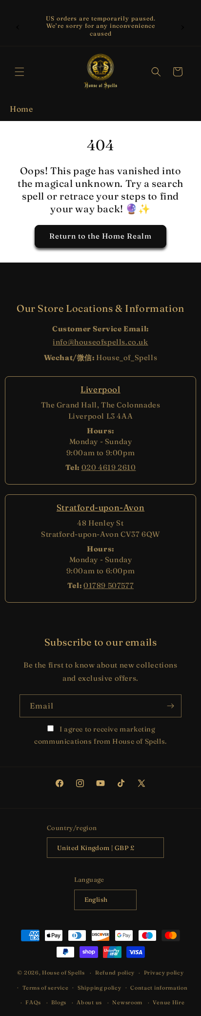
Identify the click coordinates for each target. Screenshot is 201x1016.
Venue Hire (168, 1002)
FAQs (33, 1002)
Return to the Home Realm (100, 236)
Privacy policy (164, 972)
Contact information (158, 987)
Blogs (58, 1002)
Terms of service (45, 987)
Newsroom (127, 1002)
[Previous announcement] (18, 26)
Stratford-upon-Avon (100, 507)
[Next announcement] (183, 26)
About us (89, 1002)
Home (21, 109)
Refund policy (115, 972)
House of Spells (63, 972)
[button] (19, 71)
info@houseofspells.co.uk (100, 341)
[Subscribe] (170, 705)
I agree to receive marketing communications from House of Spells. (100, 735)
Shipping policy (99, 987)
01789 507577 (108, 585)
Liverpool (100, 389)
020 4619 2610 (108, 467)
